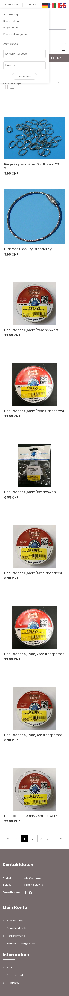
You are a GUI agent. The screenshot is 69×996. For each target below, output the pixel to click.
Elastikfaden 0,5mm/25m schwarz (31, 330)
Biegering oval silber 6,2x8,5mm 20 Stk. (31, 166)
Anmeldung (10, 14)
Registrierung (11, 27)
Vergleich (33, 4)
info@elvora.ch (33, 878)
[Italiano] (57, 5)
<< (8, 838)
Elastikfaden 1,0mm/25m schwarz (30, 816)
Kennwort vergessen (15, 34)
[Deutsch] (45, 5)
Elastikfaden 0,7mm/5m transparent (33, 735)
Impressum (14, 982)
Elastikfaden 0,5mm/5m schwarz (30, 492)
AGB (9, 967)
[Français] (51, 5)
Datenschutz (16, 975)
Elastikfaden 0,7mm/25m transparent (34, 654)
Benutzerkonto (12, 21)
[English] (63, 5)
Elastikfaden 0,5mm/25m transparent (34, 411)
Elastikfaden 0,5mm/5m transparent (33, 573)
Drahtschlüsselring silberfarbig (28, 249)
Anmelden (11, 4)
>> (60, 838)
